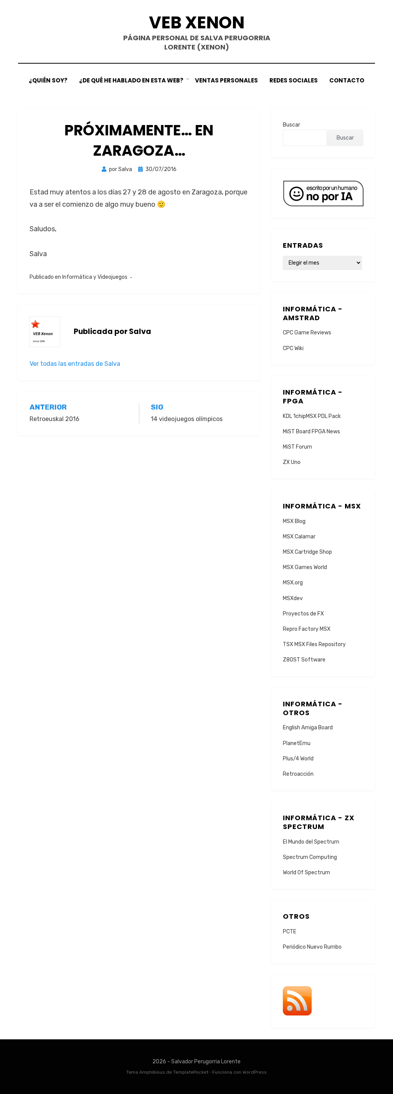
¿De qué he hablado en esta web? (131, 80)
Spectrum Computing (310, 857)
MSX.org (293, 582)
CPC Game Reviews (307, 332)
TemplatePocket (190, 1072)
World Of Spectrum (306, 872)
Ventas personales (226, 80)
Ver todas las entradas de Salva (75, 363)
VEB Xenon (196, 22)
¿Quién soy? (48, 80)
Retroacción (298, 774)
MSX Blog (294, 521)
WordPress (255, 1072)
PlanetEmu (296, 743)
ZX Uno (292, 462)
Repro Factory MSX (306, 629)
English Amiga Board (308, 727)
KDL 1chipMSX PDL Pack (312, 416)
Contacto (346, 80)
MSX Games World (305, 567)
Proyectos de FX (303, 613)
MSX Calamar (299, 536)
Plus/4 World (298, 758)
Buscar (291, 125)
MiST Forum (297, 447)
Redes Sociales (293, 80)
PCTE (289, 931)
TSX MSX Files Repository (314, 644)
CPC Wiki (293, 348)
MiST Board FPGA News (311, 431)
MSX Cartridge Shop (307, 552)
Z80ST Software (304, 659)
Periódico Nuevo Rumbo (312, 947)
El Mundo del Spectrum (311, 842)
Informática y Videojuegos (94, 277)
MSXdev (293, 598)
